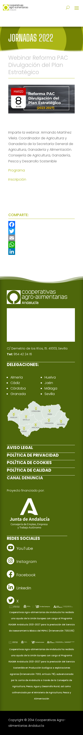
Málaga (50, 388)
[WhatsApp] (41, 244)
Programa (16, 170)
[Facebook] (41, 224)
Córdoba (18, 388)
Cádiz (15, 382)
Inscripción (17, 179)
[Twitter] (41, 231)
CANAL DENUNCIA (25, 478)
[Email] (41, 238)
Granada (18, 393)
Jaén (48, 382)
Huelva (50, 377)
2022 (46, 37)
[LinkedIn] (41, 251)
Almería (16, 377)
